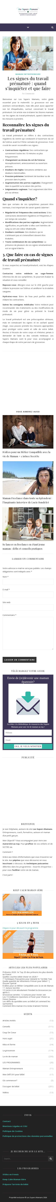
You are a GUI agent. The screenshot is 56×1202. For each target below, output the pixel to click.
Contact (7, 1121)
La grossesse (9, 1050)
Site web (6, 602)
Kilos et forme (9, 1044)
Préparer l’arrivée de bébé (15, 1184)
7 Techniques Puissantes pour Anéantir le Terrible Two (27, 979)
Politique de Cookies (13, 1131)
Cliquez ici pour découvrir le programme (20, 928)
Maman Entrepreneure (28, 74)
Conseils (6, 1026)
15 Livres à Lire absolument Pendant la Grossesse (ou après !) (27, 991)
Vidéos (6, 1092)
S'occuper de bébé (11, 1086)
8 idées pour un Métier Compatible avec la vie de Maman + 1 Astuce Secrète (28, 986)
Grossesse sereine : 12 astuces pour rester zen (24, 994)
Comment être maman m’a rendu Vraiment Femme (25, 1006)
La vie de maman (10, 1056)
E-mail (6, 589)
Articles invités (9, 1020)
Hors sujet (7, 1038)
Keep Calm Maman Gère (14, 1179)
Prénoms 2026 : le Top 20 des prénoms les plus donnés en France (28, 973)
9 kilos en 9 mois (11, 1174)
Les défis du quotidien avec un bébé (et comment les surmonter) (26, 1002)
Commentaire (9, 615)
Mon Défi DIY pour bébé (13, 1074)
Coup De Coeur (9, 1032)
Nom (5, 576)
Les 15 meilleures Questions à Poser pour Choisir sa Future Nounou (26, 998)
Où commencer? (10, 1080)
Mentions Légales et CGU (15, 1126)
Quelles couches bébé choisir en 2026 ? (20, 976)
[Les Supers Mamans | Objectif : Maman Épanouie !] (28, 11)
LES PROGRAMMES (11, 1062)
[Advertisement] (28, 379)
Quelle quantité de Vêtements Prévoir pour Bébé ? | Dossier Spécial (26, 982)
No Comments (28, 93)
